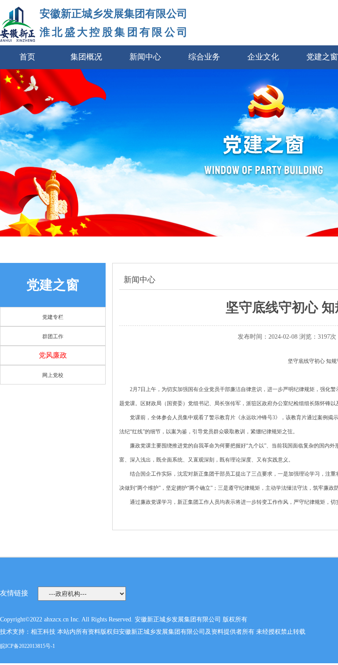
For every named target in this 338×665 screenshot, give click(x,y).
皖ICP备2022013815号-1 (27, 646)
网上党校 (52, 375)
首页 (27, 56)
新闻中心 (145, 56)
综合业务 (204, 56)
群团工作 (52, 336)
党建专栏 (52, 317)
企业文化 (263, 56)
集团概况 (86, 56)
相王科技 (43, 631)
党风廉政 (53, 355)
